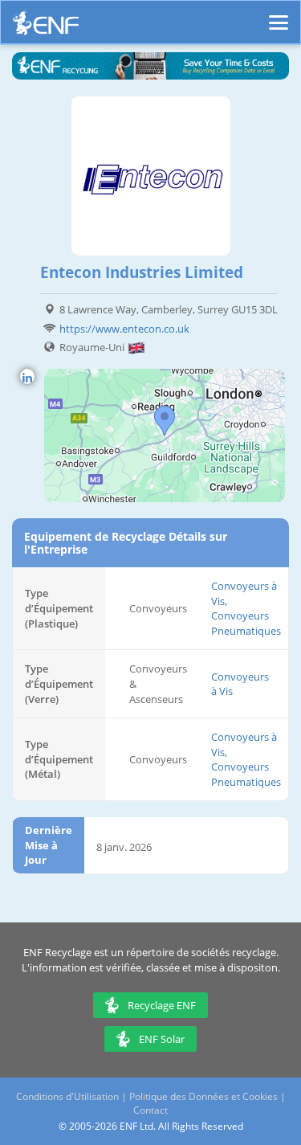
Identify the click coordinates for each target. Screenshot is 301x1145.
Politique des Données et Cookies (203, 1096)
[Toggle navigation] (278, 15)
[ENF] (46, 26)
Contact (150, 1110)
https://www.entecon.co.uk (124, 328)
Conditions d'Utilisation (67, 1096)
